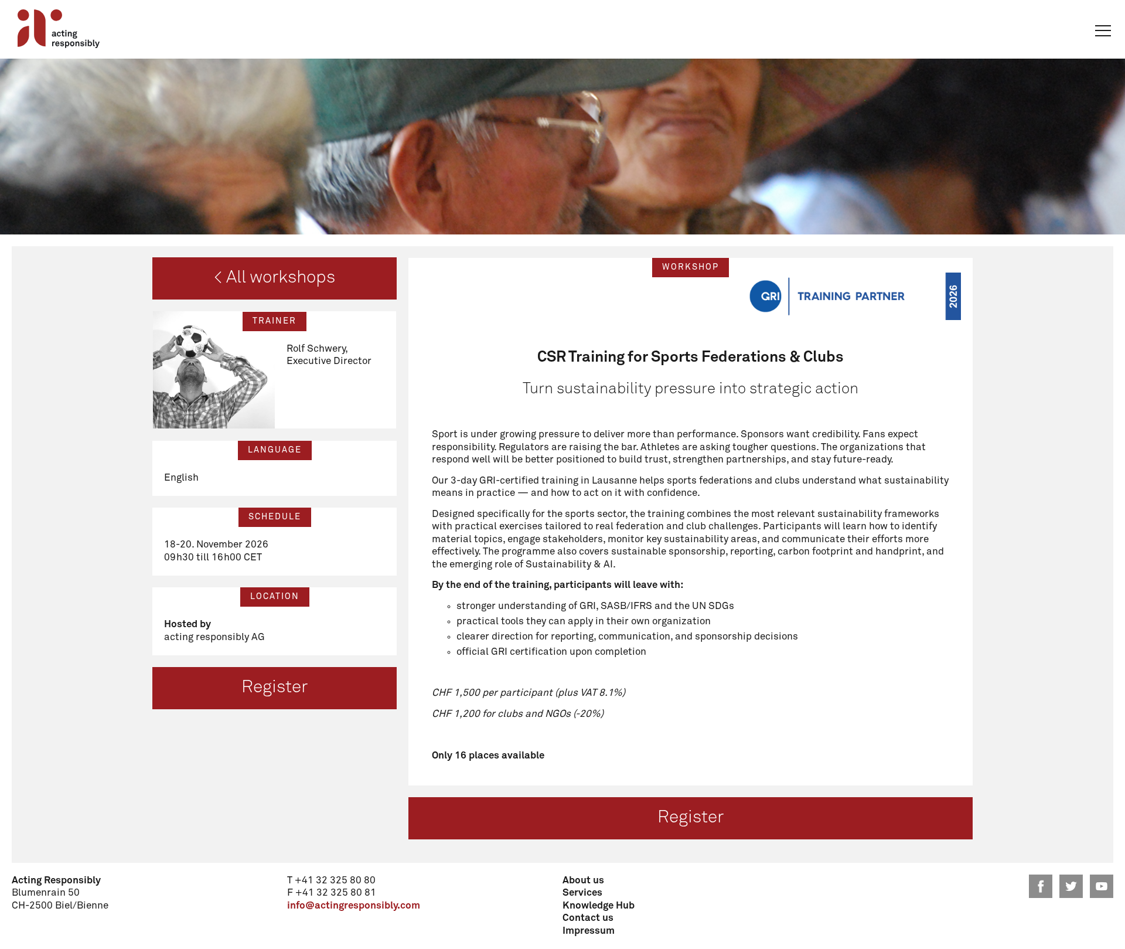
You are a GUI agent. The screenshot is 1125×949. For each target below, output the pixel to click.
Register (274, 687)
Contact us (587, 918)
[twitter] (1071, 886)
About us (583, 881)
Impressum (588, 931)
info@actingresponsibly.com (353, 906)
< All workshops (274, 278)
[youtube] (1101, 886)
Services (582, 893)
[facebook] (1040, 886)
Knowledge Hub (598, 906)
